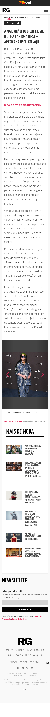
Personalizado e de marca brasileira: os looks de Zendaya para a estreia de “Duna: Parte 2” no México (33, 469)
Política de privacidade (30, 662)
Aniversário (28, 421)
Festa (28, 655)
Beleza (10, 649)
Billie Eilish (40, 421)
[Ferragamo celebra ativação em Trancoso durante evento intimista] (14, 555)
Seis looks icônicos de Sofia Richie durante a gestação (33, 450)
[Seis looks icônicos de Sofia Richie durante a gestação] (14, 453)
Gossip (19, 655)
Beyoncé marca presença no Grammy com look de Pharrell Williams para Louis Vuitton (32, 518)
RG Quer (37, 655)
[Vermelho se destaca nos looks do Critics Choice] (14, 541)
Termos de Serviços (19, 619)
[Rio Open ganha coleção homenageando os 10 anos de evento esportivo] (14, 499)
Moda (9, 19)
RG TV (11, 655)
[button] (42, 374)
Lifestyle (39, 649)
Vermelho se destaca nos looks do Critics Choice (33, 536)
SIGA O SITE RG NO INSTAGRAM (22, 105)
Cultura (20, 649)
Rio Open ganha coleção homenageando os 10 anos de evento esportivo (33, 497)
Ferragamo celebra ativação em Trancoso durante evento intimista (33, 553)
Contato (13, 662)
